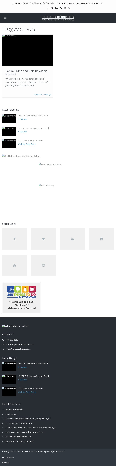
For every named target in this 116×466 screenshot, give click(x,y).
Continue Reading (42, 95)
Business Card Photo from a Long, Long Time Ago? (27, 418)
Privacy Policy (8, 457)
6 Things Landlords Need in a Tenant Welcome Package (30, 427)
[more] (31, 85)
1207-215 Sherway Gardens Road (33, 128)
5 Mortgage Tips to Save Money (19, 441)
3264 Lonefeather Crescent (30, 140)
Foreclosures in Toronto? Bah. (18, 423)
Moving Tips (10, 414)
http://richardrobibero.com (18, 349)
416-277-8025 (67, 3)
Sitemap (5, 462)
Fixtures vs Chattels (14, 409)
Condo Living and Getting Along (26, 71)
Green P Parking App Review (18, 436)
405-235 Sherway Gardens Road (33, 115)
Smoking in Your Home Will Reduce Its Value (25, 432)
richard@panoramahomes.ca (88, 3)
